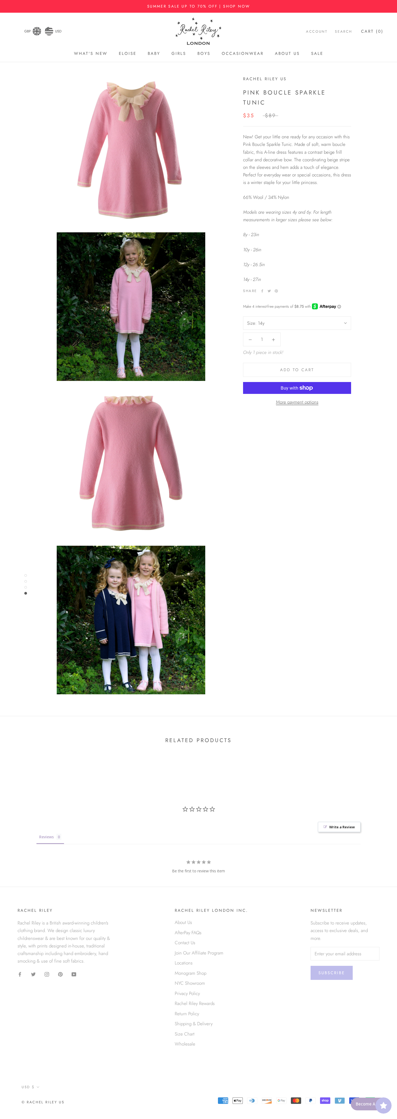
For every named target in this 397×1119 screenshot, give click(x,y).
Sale (317, 54)
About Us (287, 54)
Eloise (127, 54)
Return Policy (187, 1013)
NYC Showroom (190, 983)
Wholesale (185, 1044)
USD (58, 31)
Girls (178, 54)
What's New (90, 54)
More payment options (297, 401)
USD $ (28, 1087)
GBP (27, 31)
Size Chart (184, 1034)
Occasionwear (243, 54)
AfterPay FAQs (188, 932)
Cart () (372, 31)
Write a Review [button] (342, 827)
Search (343, 31)
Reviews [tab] (46, 836)
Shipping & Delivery (194, 1023)
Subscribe (331, 973)
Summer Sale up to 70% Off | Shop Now (198, 6)
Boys (203, 54)
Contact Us (185, 942)
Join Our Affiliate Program (199, 953)
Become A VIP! (369, 1104)
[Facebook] (262, 291)
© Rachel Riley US (43, 1102)
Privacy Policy (187, 993)
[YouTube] (74, 974)
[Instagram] (47, 974)
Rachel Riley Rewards (195, 1003)
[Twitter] (269, 291)
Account (316, 31)
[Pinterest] (276, 291)
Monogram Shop (190, 973)
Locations (184, 963)
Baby (154, 54)
